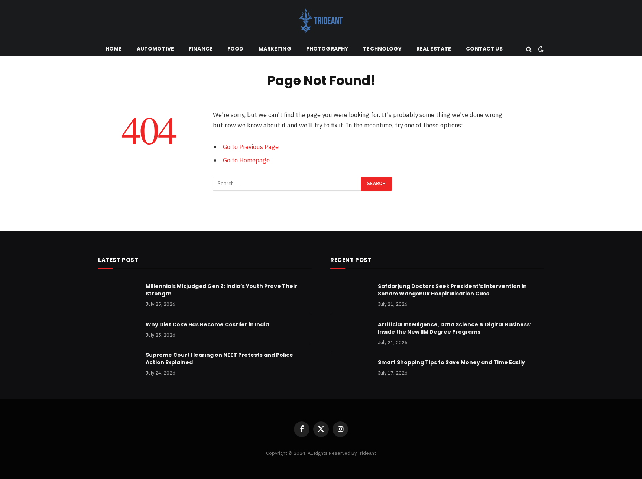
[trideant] (321, 20)
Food (235, 48)
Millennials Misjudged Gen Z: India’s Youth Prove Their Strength (221, 289)
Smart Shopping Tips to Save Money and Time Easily (451, 362)
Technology (382, 48)
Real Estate (433, 48)
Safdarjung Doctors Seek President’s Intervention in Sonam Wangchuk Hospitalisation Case (452, 289)
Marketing (275, 48)
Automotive (155, 48)
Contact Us (484, 48)
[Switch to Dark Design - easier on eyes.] (540, 49)
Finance (201, 48)
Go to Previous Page (251, 147)
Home (114, 48)
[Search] (529, 48)
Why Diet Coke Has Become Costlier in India (207, 324)
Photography (327, 48)
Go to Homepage (246, 160)
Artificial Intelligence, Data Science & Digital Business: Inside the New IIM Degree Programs (454, 328)
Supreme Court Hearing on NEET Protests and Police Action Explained (219, 358)
